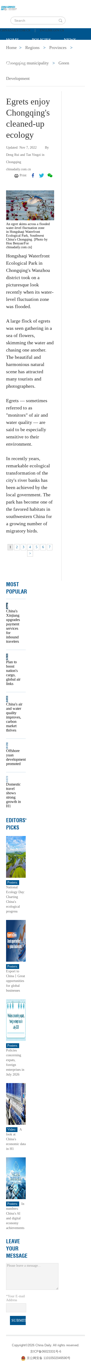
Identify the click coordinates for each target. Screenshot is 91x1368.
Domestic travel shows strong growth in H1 (13, 795)
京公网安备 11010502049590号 (48, 1358)
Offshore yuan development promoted (14, 757)
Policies (41, 39)
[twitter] (41, 175)
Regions (15, 64)
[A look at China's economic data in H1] (16, 1103)
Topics (46, 51)
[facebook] (33, 175)
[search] (60, 20)
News (70, 39)
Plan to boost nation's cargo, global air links (13, 673)
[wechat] (50, 175)
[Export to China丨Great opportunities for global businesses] (16, 940)
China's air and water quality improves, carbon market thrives (14, 717)
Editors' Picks (16, 824)
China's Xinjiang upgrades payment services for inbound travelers (13, 626)
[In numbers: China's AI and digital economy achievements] (16, 1178)
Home (12, 39)
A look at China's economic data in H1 (16, 1139)
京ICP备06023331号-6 (45, 1351)
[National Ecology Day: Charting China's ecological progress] (16, 856)
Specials (16, 51)
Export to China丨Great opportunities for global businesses (15, 980)
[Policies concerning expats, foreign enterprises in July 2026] (16, 1020)
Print (23, 175)
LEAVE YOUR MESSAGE (16, 1248)
